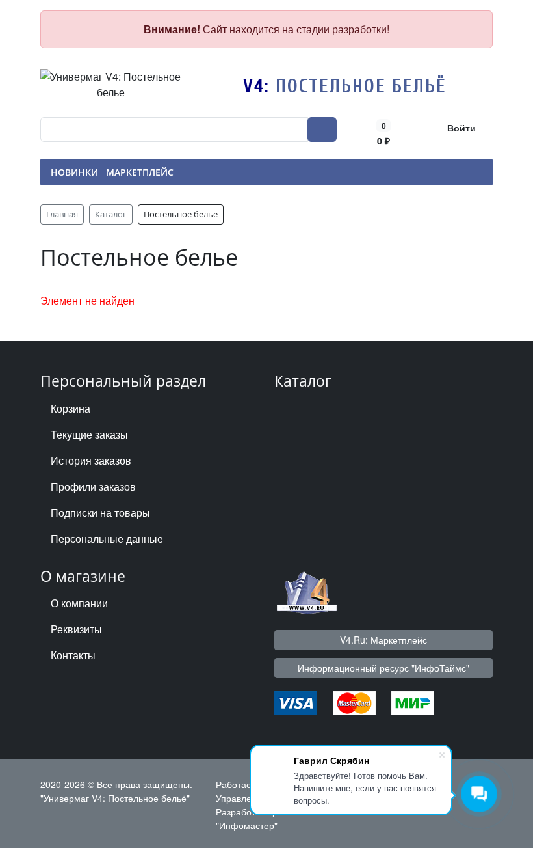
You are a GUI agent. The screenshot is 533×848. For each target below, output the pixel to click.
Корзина (70, 408)
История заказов (91, 460)
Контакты (73, 655)
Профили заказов (93, 486)
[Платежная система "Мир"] (412, 701)
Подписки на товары (100, 512)
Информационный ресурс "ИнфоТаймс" (383, 667)
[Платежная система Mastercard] (354, 701)
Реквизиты (76, 629)
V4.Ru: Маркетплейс (383, 639)
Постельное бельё (361, 86)
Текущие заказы (89, 434)
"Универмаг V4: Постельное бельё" (115, 797)
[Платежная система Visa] (295, 701)
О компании (79, 602)
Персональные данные (107, 538)
